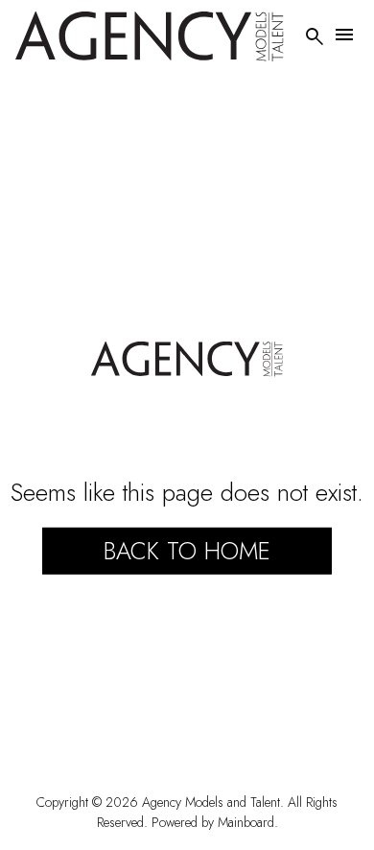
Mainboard (246, 822)
